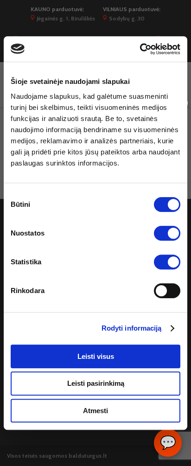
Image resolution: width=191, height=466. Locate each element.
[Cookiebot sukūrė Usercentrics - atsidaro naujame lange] (139, 49)
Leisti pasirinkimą (95, 383)
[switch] (167, 233)
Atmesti (95, 411)
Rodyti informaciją (132, 328)
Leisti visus (95, 356)
